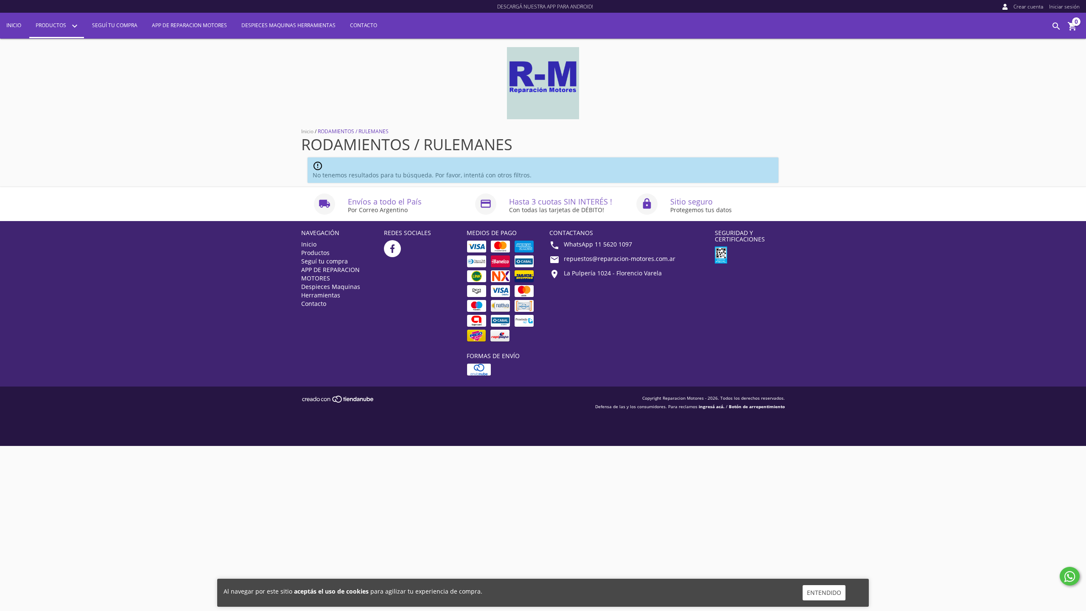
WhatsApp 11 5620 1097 (598, 244)
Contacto (363, 25)
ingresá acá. (712, 406)
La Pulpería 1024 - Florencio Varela (613, 273)
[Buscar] (1056, 26)
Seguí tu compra (114, 25)
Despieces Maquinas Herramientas (288, 25)
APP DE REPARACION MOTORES (189, 25)
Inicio (13, 25)
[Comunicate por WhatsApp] (1070, 576)
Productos (51, 25)
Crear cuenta (1028, 6)
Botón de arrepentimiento (757, 406)
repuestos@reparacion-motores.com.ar (619, 259)
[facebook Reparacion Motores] (392, 248)
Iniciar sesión (1064, 6)
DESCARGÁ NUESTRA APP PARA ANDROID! (545, 6)
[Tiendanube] (338, 402)
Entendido (824, 593)
